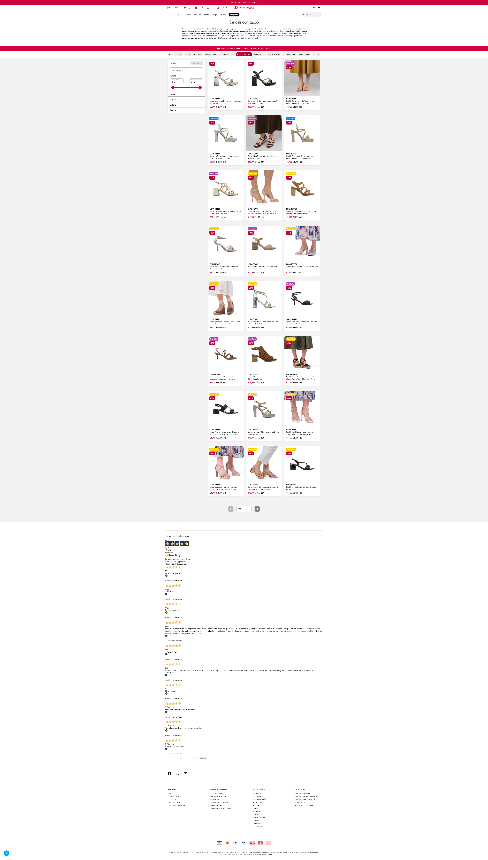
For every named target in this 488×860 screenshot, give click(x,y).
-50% (212, 63)
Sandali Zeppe (259, 54)
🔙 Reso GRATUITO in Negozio (244, 2)
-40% (212, 122)
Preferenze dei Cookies (304, 805)
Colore (173, 104)
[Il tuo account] (314, 8)
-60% (251, 177)
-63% (251, 288)
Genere (173, 110)
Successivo (181, 564)
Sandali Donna (211, 54)
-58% (212, 288)
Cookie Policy (300, 802)
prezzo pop (252, 173)
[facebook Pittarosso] (169, 773)
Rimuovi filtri (196, 63)
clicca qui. (203, 758)
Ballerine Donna (175, 54)
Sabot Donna (304, 54)
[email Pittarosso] (185, 773)
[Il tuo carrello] (319, 8)
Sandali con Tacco (244, 54)
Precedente (170, 564)
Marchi (173, 99)
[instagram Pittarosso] (177, 773)
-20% (289, 67)
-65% (212, 233)
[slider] (173, 87)
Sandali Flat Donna (226, 54)
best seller (290, 63)
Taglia (172, 93)
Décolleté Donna (289, 54)
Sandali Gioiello (274, 54)
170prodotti (174, 63)
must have (214, 118)
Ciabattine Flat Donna (193, 54)
